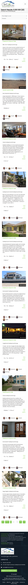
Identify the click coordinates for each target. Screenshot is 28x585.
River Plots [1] (10, 542)
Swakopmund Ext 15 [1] (5, 540)
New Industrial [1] (11, 535)
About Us (9, 582)
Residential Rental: (5, 543)
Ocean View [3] (22, 537)
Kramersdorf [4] (4, 537)
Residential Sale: (4, 536)
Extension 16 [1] (11, 536)
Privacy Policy (14, 583)
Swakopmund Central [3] (17, 538)
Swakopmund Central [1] (14, 533)
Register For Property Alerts (9, 570)
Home (4, 582)
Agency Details (15, 582)
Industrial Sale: (4, 535)
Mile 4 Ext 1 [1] (15, 537)
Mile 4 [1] (10, 537)
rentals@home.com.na (8, 567)
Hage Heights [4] (18, 536)
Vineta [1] (11, 543)
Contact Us (22, 582)
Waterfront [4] (4, 541)
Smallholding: (4, 542)
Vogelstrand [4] (19, 540)
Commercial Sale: (5, 533)
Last (24, 521)
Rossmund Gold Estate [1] (6, 538)
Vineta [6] (13, 540)
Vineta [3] (22, 533)
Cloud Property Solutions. (20, 579)
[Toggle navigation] (25, 4)
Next (20, 521)
